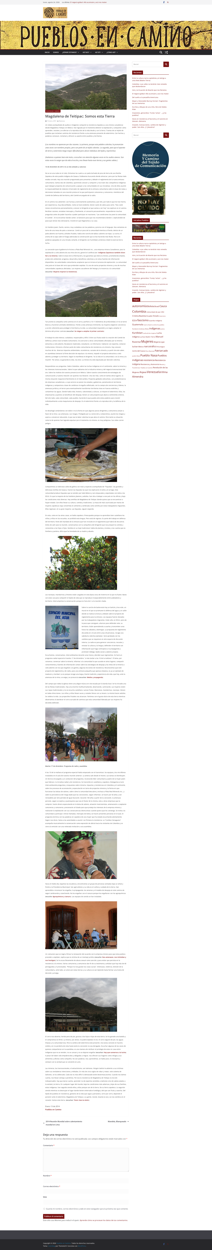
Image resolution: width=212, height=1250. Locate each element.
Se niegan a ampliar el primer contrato (89, 331)
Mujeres (147, 341)
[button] (78, 52)
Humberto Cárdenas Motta (140, 329)
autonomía (139, 306)
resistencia (149, 360)
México (141, 346)
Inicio (47, 52)
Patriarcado (161, 350)
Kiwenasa (62, 121)
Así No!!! (86, 52)
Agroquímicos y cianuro (62, 896)
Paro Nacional (150, 351)
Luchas (142, 337)
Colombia (139, 311)
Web (45, 1197)
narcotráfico (150, 346)
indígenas (154, 328)
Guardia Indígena (155, 321)
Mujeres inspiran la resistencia (64, 272)
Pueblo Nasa (148, 355)
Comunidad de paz (153, 312)
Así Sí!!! (98, 52)
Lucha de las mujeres (149, 333)
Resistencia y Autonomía (150, 364)
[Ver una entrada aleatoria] (166, 52)
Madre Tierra (150, 337)
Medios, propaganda (95, 677)
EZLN (134, 320)
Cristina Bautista (139, 316)
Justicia (163, 329)
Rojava (143, 372)
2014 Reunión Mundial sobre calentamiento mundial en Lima (64, 1123)
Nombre (47, 1175)
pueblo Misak (136, 356)
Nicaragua (161, 347)
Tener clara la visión (81, 1100)
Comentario (48, 1145)
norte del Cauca (138, 351)
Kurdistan (137, 332)
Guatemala (137, 324)
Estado (156, 316)
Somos (56, 52)
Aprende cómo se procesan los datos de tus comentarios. (104, 1220)
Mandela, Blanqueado (117, 1121)
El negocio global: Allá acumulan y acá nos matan (150, 94)
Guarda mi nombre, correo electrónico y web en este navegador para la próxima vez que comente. (87, 1209)
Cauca (163, 306)
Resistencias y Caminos (53, 111)
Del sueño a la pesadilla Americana (145, 97)
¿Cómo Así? (111, 52)
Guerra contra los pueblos (156, 325)
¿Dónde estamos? (69, 52)
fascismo (143, 320)
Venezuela (154, 372)
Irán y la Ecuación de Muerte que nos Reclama (87, 2)
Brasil (156, 306)
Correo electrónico (51, 1186)
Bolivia (150, 306)
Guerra (146, 325)
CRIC (162, 312)
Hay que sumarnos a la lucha (115, 1052)
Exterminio (162, 316)
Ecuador (150, 316)
